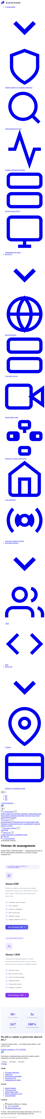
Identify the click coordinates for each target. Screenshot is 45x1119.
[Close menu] (2, 808)
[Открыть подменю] (15, 811)
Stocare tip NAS (10, 1078)
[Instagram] (4, 1064)
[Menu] (14, 803)
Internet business (10, 1088)
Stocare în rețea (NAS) (32, 816)
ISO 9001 (4, 1061)
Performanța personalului (13, 1076)
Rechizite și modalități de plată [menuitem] (15, 788)
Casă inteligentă (27, 824)
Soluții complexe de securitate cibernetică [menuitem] (18, 87)
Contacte (4, 835)
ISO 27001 (21, 1061)
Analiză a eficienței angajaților (14, 816)
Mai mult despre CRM (16, 995)
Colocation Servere (19, 822)
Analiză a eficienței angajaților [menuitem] (15, 170)
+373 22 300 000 (13, 1106)
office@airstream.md (14, 1108)
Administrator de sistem (8, 817)
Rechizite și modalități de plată (17, 835)
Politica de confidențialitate (9, 1117)
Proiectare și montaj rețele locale (11, 824)
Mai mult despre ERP (15, 927)
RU (6, 798)
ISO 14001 (13, 1061)
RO (3, 792)
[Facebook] (2, 1064)
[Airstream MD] (22, 2)
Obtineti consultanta (7, 1049)
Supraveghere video (32, 822)
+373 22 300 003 (20, 1049)
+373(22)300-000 (7, 803)
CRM (3, 830)
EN (6, 799)
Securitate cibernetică (12, 1072)
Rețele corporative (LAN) (13, 1094)
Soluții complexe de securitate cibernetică (14, 814)
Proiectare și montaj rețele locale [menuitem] (15, 458)
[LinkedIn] (6, 1064)
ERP (6, 830)
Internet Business (6, 822)
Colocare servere (10, 1090)
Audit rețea (8, 1074)
